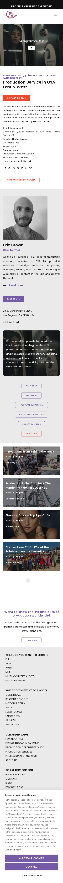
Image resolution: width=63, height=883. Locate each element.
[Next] (58, 581)
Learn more (15, 850)
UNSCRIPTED (12, 716)
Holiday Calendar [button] (31, 424)
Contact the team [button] (16, 98)
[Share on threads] (14, 168)
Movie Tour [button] (31, 434)
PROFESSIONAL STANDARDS (21, 756)
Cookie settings (31, 875)
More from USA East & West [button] (21, 180)
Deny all (31, 867)
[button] (55, 15)
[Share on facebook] (5, 168)
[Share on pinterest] (18, 168)
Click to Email (11, 250)
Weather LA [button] (31, 386)
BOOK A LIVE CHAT (16, 774)
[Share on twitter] (9, 168)
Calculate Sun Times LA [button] (31, 405)
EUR (7, 659)
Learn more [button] (31, 640)
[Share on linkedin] (22, 168)
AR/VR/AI (10, 720)
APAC (8, 663)
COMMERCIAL (13, 694)
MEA (7, 672)
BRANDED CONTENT (16, 699)
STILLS (8, 707)
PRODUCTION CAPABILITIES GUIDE (24, 747)
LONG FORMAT (13, 711)
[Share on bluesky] (30, 168)
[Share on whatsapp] (26, 168)
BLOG (8, 783)
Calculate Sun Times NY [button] (31, 414)
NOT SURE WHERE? (15, 680)
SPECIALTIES (12, 724)
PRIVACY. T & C (14, 787)
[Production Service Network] (11, 14)
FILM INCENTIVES (14, 739)
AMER (8, 667)
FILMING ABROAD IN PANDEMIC (22, 743)
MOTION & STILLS (15, 703)
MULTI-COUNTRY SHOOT (19, 676)
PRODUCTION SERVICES (18, 751)
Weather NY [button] (31, 395)
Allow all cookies (31, 858)
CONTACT (11, 778)
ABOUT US (11, 760)
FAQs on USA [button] (13, 299)
